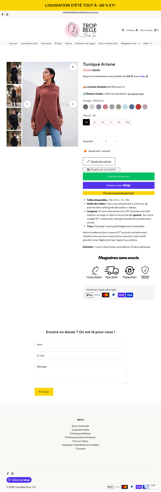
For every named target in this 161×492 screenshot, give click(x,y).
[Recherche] (123, 30)
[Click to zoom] (73, 66)
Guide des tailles (80, 429)
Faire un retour (80, 441)
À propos (80, 448)
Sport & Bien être (108, 43)
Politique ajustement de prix (80, 437)
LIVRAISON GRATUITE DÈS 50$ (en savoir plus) (80, 12)
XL (118, 122)
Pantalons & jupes (85, 43)
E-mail (40, 355)
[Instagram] (6, 15)
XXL (127, 122)
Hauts (68, 43)
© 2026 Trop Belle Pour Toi (21, 487)
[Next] (73, 104)
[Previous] (27, 104)
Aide (146, 43)
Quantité (88, 141)
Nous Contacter (80, 425)
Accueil (13, 43)
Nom (39, 344)
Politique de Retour (80, 433)
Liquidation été (29, 43)
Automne (46, 43)
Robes (58, 43)
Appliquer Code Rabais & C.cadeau (80, 444)
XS (86, 122)
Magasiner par (129, 43)
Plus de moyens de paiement (118, 192)
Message (42, 366)
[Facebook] (2, 15)
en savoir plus (135, 93)
